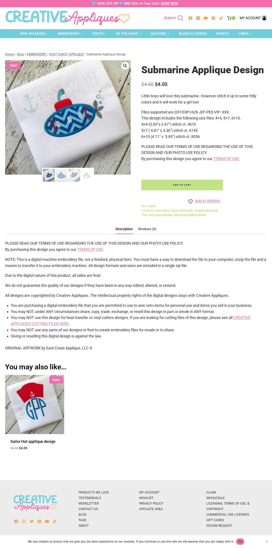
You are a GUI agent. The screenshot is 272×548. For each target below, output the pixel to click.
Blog (82, 514)
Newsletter (89, 503)
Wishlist (146, 498)
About (84, 526)
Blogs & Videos (193, 34)
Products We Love (94, 492)
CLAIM (211, 492)
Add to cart (182, 185)
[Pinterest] (213, 18)
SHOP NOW (169, 3)
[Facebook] (190, 18)
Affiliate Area (151, 509)
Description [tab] (124, 229)
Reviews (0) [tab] (147, 229)
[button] (125, 66)
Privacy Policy (151, 503)
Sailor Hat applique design (32, 441)
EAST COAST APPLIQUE (178, 210)
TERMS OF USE (226, 158)
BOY (158, 210)
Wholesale (215, 498)
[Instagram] (198, 18)
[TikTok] (221, 18)
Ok (240, 541)
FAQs (82, 520)
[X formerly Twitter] (31, 521)
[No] (267, 541)
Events (222, 34)
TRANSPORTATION (206, 210)
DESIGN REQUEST (219, 526)
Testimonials (90, 498)
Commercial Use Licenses (227, 514)
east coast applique (160, 214)
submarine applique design (190, 214)
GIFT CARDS (215, 520)
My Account (149, 492)
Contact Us (88, 509)
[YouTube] (206, 18)
